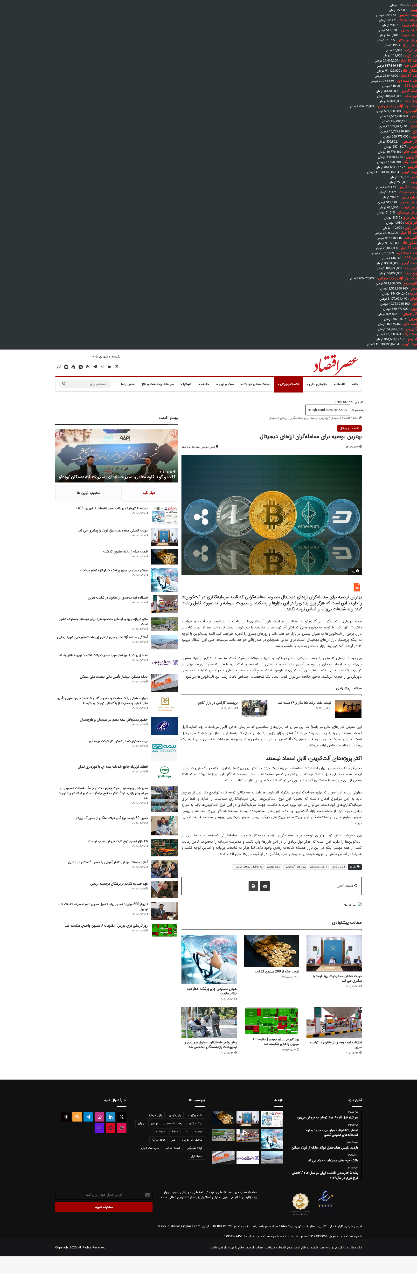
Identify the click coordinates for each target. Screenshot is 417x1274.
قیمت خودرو (173, 1148)
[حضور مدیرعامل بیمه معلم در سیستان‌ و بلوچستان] (164, 726)
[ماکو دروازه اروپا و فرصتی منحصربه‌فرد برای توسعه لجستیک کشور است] (164, 624)
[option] (116, 455)
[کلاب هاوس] (59, 367)
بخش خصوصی (173, 1123)
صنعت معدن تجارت (257, 384)
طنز (173, 1139)
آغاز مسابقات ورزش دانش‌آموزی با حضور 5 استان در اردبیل (108, 862)
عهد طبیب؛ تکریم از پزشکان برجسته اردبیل (119, 883)
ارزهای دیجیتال (318, 867)
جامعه (205, 384)
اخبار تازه (149, 493)
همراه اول (196, 1156)
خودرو (198, 1131)
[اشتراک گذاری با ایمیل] (265, 886)
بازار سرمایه (155, 1115)
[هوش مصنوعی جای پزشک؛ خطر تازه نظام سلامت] (209, 959)
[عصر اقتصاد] (335, 364)
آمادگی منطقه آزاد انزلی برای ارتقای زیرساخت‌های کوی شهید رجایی (102, 637)
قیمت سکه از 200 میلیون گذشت (277, 971)
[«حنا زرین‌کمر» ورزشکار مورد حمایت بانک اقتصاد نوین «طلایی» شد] (164, 662)
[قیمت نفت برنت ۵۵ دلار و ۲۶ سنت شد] (348, 709)
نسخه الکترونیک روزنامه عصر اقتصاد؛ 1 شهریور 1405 (112, 508)
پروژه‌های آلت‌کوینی (295, 867)
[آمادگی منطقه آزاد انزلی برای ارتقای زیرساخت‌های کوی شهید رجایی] (164, 642)
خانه (355, 384)
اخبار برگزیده (338, 867)
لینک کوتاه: (357, 410)
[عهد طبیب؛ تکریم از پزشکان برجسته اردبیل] (164, 889)
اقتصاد (340, 384)
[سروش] (80, 367)
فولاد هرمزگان (194, 1148)
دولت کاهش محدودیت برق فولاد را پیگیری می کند (337, 978)
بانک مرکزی (195, 1123)
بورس (154, 1123)
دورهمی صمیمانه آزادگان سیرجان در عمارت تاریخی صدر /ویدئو (122, 477)
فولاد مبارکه (158, 1139)
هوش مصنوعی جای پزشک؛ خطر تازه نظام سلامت (212, 991)
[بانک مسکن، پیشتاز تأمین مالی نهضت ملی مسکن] (164, 683)
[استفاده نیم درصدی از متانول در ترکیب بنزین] (334, 1022)
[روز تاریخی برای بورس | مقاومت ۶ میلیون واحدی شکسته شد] (271, 1021)
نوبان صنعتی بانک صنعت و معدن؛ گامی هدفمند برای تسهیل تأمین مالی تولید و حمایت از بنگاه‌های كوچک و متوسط (102, 701)
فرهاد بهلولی (273, 867)
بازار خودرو (175, 1115)
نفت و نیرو (226, 384)
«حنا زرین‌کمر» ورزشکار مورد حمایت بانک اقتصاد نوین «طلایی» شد (103, 655)
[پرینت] (253, 886)
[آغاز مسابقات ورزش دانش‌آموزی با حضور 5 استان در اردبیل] (164, 869)
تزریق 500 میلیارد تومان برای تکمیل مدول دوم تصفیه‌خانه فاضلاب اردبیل (103, 907)
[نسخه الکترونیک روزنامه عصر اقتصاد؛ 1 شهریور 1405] (164, 515)
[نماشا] (66, 367)
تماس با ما (128, 384)
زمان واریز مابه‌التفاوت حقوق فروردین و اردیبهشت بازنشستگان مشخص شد (210, 1045)
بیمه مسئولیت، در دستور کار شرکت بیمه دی (118, 741)
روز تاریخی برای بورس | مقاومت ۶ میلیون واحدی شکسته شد (276, 1042)
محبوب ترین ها (88, 493)
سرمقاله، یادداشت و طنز (158, 384)
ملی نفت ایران (150, 1148)
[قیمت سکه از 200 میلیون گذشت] (271, 951)
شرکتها (187, 384)
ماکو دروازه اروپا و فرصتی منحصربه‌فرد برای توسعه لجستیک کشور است (103, 621)
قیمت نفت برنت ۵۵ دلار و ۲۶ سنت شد (304, 702)
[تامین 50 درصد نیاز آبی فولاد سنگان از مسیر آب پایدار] (164, 825)
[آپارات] (73, 367)
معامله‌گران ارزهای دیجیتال (248, 867)
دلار (186, 1131)
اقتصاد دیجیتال (340, 417)
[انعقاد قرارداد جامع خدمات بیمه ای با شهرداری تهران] (164, 773)
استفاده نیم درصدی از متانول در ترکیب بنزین (336, 1045)
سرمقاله (160, 1131)
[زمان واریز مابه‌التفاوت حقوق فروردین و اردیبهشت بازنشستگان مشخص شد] (209, 1022)
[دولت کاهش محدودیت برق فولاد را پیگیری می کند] (334, 953)
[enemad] (325, 1215)
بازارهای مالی (318, 384)
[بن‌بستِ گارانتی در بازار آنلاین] (254, 709)
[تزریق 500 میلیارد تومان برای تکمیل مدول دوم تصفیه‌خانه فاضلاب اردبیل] (164, 911)
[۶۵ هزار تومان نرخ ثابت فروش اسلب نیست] (164, 847)
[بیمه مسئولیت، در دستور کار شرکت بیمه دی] (164, 750)
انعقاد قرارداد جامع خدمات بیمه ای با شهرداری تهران (113, 766)
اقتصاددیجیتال (289, 384)
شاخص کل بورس (192, 1139)
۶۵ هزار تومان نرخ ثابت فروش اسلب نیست (118, 841)
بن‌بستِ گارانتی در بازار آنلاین (217, 702)
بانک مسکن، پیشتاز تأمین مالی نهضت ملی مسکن (114, 676)
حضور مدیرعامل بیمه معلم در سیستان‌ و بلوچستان (114, 719)
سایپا (175, 1131)
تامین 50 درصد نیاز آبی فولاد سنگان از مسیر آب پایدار (112, 818)
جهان (141, 1123)
